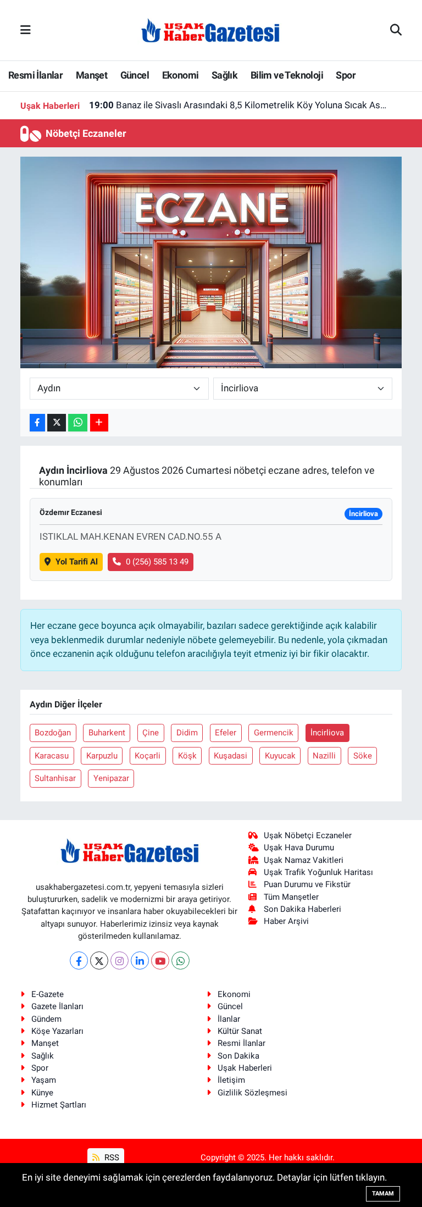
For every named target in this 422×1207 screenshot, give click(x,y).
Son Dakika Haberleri (302, 909)
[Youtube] (160, 960)
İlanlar (229, 1019)
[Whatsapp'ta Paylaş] (77, 423)
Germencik (273, 733)
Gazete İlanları (57, 1006)
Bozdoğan (53, 733)
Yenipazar (111, 778)
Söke (362, 756)
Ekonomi (180, 75)
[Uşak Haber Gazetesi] (210, 30)
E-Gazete (47, 994)
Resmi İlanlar (35, 75)
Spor (346, 75)
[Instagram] (119, 960)
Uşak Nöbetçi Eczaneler (308, 835)
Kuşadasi (230, 756)
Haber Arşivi (286, 921)
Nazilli (324, 756)
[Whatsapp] (180, 960)
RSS (110, 1157)
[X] (99, 960)
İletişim (231, 1080)
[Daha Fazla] (99, 423)
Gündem (46, 1019)
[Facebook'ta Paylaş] (37, 423)
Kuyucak (280, 756)
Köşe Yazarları (57, 1031)
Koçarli (147, 756)
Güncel (134, 75)
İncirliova (327, 733)
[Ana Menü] (25, 29)
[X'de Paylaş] (56, 423)
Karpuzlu (102, 756)
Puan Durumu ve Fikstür (307, 884)
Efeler (225, 733)
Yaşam (43, 1080)
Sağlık (224, 75)
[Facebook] (79, 960)
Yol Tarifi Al (76, 562)
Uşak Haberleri (245, 1068)
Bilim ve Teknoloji (287, 75)
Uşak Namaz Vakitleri (303, 860)
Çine (150, 733)
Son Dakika (238, 1056)
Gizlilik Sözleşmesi (252, 1093)
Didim (187, 733)
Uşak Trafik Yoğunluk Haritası (318, 872)
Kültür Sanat (240, 1031)
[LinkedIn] (140, 960)
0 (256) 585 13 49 (157, 562)
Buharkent (106, 733)
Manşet (91, 75)
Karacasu (52, 756)
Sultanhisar (55, 778)
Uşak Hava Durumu (299, 847)
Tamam (383, 1193)
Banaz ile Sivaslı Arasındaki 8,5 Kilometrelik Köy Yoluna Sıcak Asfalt (238, 104)
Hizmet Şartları (58, 1105)
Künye (42, 1093)
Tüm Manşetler (291, 897)
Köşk (187, 756)
